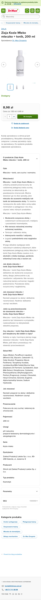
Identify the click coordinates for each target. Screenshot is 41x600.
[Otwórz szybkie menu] (3, 10)
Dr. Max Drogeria (19, 40)
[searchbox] (20, 16)
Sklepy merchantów (10, 536)
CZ (13, 594)
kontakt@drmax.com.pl (13, 586)
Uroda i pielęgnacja (10, 522)
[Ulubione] (27, 10)
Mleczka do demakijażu (11, 531)
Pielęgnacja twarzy (29, 522)
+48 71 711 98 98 (11, 589)
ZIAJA (3, 29)
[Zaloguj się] (32, 10)
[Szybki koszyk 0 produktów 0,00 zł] (38, 10)
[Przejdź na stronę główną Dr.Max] (13, 10)
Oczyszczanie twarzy (10, 527)
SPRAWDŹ (17, 4)
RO (19, 594)
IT (21, 594)
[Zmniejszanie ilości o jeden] (5, 116)
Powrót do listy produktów (13, 554)
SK (16, 594)
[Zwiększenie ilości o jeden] (14, 116)
